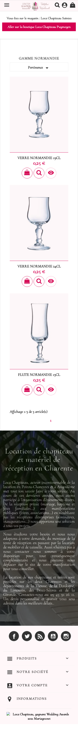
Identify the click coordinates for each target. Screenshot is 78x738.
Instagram (66, 636)
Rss (40, 636)
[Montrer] (39, 173)
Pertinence (39, 68)
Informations (32, 698)
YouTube (53, 636)
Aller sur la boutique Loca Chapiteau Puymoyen (39, 27)
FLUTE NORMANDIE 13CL (39, 374)
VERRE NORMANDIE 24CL (39, 266)
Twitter (27, 636)
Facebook (14, 636)
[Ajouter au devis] (27, 173)
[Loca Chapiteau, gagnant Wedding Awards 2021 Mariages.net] (39, 716)
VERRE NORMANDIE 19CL (39, 158)
